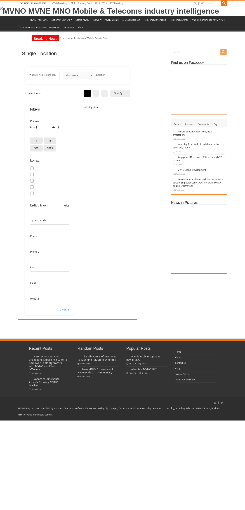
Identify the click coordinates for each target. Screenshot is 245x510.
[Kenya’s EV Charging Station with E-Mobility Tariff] (181, 240)
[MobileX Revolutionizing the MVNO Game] (198, 237)
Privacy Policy (182, 374)
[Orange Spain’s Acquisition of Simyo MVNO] (216, 214)
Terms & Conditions (185, 379)
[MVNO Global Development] (174, 169)
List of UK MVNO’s (60, 20)
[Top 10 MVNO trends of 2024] (198, 211)
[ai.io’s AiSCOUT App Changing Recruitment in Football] (216, 263)
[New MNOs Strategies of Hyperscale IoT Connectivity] (216, 243)
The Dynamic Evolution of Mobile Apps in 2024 (84, 38)
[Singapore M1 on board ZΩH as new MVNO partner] (174, 157)
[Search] (224, 3)
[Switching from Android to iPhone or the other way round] (174, 144)
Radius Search (39, 205)
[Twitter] (202, 3)
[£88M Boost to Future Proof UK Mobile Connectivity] (181, 224)
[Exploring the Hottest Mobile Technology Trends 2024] (181, 217)
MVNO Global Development (192, 170)
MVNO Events (112, 20)
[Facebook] (199, 3)
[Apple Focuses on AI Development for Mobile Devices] (198, 234)
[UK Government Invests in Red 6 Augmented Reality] (181, 253)
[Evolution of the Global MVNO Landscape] (181, 211)
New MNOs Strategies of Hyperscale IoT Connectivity (95, 371)
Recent (177, 124)
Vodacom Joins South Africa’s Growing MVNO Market (44, 382)
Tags (215, 124)
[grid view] (87, 93)
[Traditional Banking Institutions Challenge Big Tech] (198, 221)
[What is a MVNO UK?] (127, 369)
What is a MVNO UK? (144, 369)
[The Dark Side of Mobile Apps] (198, 224)
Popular (189, 124)
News (96, 20)
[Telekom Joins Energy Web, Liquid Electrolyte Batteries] (181, 259)
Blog (177, 368)
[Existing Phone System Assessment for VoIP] (198, 269)
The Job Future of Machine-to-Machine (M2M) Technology (96, 358)
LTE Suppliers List (131, 20)
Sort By (118, 93)
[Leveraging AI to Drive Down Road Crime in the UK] (198, 250)
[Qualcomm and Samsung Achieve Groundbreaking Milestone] (216, 224)
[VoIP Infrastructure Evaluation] (216, 269)
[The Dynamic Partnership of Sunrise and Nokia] (181, 243)
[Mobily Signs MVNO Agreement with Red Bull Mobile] (216, 208)
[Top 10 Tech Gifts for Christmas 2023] (198, 217)
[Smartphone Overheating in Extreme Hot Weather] (198, 227)
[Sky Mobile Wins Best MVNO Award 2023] (216, 217)
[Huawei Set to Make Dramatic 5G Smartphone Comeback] (216, 240)
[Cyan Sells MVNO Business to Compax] (198, 214)
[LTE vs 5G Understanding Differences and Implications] (181, 250)
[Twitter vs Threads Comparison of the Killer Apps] (198, 246)
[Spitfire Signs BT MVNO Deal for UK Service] (198, 263)
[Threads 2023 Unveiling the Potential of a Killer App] (216, 246)
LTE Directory (116, 3)
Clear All (64, 309)
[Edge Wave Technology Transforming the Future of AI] (198, 256)
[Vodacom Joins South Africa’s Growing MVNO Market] (198, 208)
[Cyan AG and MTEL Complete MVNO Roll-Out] (216, 234)
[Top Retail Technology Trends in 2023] (216, 221)
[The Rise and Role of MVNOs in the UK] (181, 214)
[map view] (104, 93)
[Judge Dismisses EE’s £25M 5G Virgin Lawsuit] (181, 237)
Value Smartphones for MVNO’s (208, 20)
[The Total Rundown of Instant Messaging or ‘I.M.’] (181, 256)
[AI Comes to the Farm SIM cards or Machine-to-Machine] (216, 259)
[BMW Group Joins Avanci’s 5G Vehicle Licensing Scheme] (181, 221)
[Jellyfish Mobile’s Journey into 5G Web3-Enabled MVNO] (181, 234)
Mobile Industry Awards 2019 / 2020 (89, 3)
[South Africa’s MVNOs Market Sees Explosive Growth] (216, 227)
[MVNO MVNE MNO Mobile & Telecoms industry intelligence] (109, 10)
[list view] (96, 93)
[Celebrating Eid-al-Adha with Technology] (198, 266)
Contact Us (68, 27)
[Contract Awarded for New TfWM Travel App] (181, 263)
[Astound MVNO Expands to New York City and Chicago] (198, 240)
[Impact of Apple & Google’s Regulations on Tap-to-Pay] (181, 227)
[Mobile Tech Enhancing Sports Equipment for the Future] (216, 230)
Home (23, 19)
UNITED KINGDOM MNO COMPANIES (39, 27)
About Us (83, 27)
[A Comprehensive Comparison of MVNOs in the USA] (216, 211)
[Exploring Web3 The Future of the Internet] (198, 230)
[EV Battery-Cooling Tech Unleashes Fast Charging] (216, 237)
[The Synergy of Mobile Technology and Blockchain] (216, 253)
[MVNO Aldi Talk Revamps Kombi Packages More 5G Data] (198, 243)
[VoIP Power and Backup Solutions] (216, 266)
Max (54, 127)
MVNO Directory (59, 3)
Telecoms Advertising (155, 20)
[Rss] (195, 3)
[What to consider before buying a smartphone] (174, 131)
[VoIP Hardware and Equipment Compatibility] (181, 269)
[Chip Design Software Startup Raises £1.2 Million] (198, 253)
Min (32, 127)
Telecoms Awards (179, 20)
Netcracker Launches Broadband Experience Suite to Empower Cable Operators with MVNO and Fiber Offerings (198, 182)
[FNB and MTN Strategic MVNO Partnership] (216, 256)
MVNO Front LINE (39, 20)
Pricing (34, 121)
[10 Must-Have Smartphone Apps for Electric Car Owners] (216, 250)
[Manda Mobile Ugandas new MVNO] (127, 356)
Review (34, 160)
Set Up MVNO (82, 20)
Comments (203, 124)
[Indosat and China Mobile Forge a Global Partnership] (181, 230)
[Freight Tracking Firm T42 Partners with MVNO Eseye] (181, 266)
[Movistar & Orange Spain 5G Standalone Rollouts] (181, 246)
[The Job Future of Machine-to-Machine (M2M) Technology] (198, 259)
